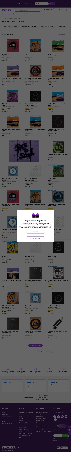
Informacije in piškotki (35, 238)
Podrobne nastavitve (35, 235)
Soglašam (35, 231)
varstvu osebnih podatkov (44, 227)
